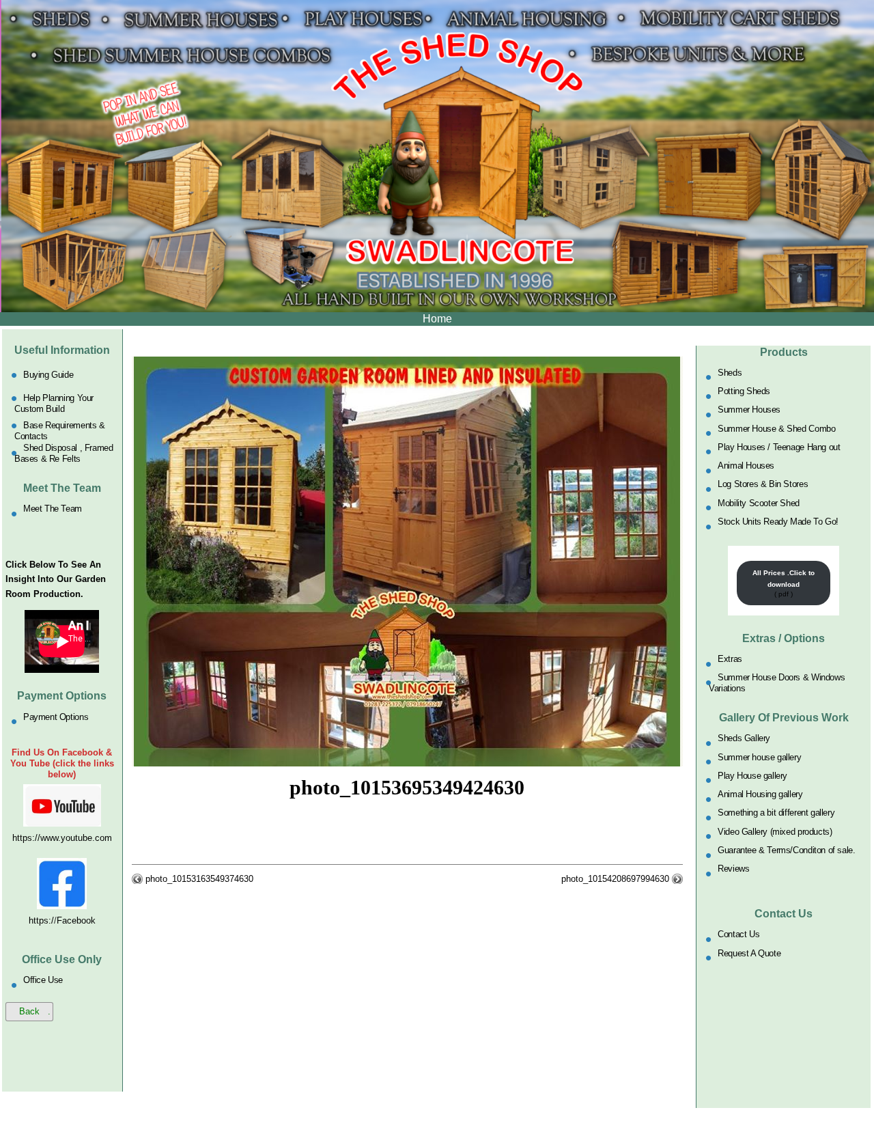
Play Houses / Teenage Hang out (779, 446)
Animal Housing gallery (760, 794)
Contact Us (738, 934)
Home (437, 318)
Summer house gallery (759, 756)
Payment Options (55, 716)
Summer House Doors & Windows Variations (777, 682)
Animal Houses (746, 465)
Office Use (43, 980)
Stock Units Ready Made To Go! (778, 521)
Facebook (76, 920)
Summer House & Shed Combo (776, 428)
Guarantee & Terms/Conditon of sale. (786, 850)
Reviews (733, 868)
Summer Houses (749, 409)
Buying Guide (48, 375)
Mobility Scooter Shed (759, 502)
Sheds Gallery (744, 738)
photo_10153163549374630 (199, 879)
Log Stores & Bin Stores (763, 484)
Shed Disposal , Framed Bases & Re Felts (63, 453)
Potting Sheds (744, 391)
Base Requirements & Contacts (59, 430)
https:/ (41, 920)
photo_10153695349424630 (407, 787)
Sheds (730, 372)
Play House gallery (752, 775)
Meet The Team (52, 508)
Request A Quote (749, 952)
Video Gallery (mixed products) (775, 831)
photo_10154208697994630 (615, 879)
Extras (730, 659)
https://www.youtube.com (62, 838)
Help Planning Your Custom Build (54, 403)
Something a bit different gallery (776, 812)
